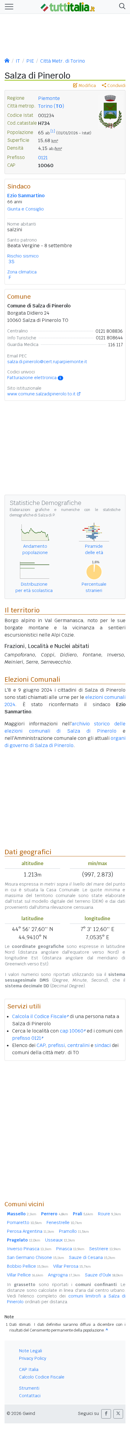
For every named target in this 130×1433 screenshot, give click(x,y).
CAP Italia (28, 1369)
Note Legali (30, 1351)
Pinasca (70, 1248)
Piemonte (49, 98)
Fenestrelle (64, 1222)
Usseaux (60, 1240)
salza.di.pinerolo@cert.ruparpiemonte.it (47, 361)
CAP (41, 1045)
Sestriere (105, 1248)
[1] (52, 131)
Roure (109, 1213)
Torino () (51, 106)
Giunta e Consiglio (25, 209)
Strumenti (29, 1388)
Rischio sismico (23, 256)
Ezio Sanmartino (25, 195)
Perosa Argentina (30, 1231)
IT (18, 61)
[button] (121, 6)
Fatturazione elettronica (34, 377)
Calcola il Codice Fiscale (39, 1016)
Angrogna (64, 1275)
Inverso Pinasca (29, 1248)
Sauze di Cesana (92, 1257)
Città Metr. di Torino (62, 61)
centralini (78, 1045)
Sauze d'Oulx (104, 1275)
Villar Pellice (25, 1275)
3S (11, 261)
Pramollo (74, 1231)
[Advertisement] (65, 1130)
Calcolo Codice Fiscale (41, 1377)
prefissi (56, 1045)
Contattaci (30, 1395)
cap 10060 (71, 1031)
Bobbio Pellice (27, 1266)
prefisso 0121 (26, 1038)
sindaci (103, 1045)
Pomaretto (24, 1222)
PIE (30, 61)
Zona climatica (22, 272)
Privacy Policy (32, 1358)
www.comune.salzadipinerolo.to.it (41, 394)
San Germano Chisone (35, 1257)
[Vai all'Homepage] (68, 6)
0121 (43, 157)
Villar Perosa (72, 1266)
